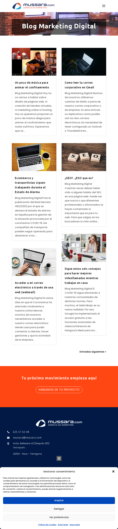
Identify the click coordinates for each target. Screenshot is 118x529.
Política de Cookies (47, 524)
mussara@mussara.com (27, 437)
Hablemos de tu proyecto (59, 390)
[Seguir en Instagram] (59, 458)
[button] (113, 471)
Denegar (59, 508)
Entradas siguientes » (93, 351)
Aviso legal (63, 524)
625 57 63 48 (21, 432)
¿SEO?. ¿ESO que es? (79, 178)
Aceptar (59, 500)
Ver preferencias (59, 517)
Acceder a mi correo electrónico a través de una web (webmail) (34, 287)
